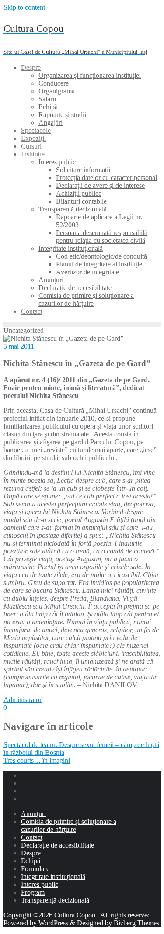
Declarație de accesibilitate (57, 845)
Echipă (30, 861)
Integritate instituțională (53, 876)
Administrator (22, 699)
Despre (31, 853)
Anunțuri (33, 813)
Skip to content (24, 7)
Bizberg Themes (136, 923)
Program (33, 892)
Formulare (35, 868)
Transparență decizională (55, 900)
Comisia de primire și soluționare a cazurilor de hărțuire (68, 825)
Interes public (39, 884)
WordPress (53, 923)
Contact (31, 837)
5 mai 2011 (18, 346)
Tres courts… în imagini (36, 760)
